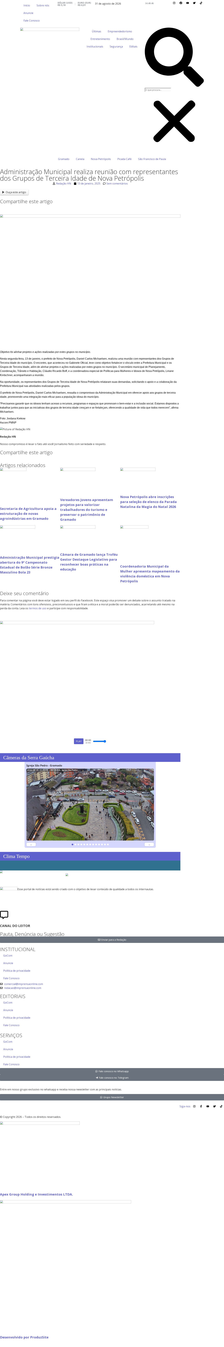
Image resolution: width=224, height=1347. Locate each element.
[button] (174, 58)
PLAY (78, 741)
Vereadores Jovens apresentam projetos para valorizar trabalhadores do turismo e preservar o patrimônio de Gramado (86, 510)
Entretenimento (100, 39)
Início (26, 5)
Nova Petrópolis (101, 159)
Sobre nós (43, 5)
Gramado (63, 159)
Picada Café (124, 159)
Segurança (116, 46)
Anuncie (28, 13)
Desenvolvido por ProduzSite (24, 1337)
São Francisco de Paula (152, 159)
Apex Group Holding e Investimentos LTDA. (36, 1194)
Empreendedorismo (120, 31)
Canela (80, 159)
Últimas (96, 31)
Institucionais (95, 46)
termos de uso (38, 608)
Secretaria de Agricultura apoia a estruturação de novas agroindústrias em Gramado (28, 513)
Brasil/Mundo (125, 39)
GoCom (7, 955)
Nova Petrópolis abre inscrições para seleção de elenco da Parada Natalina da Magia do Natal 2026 (148, 502)
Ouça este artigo (16, 192)
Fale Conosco (31, 20)
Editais (133, 46)
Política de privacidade (16, 970)
